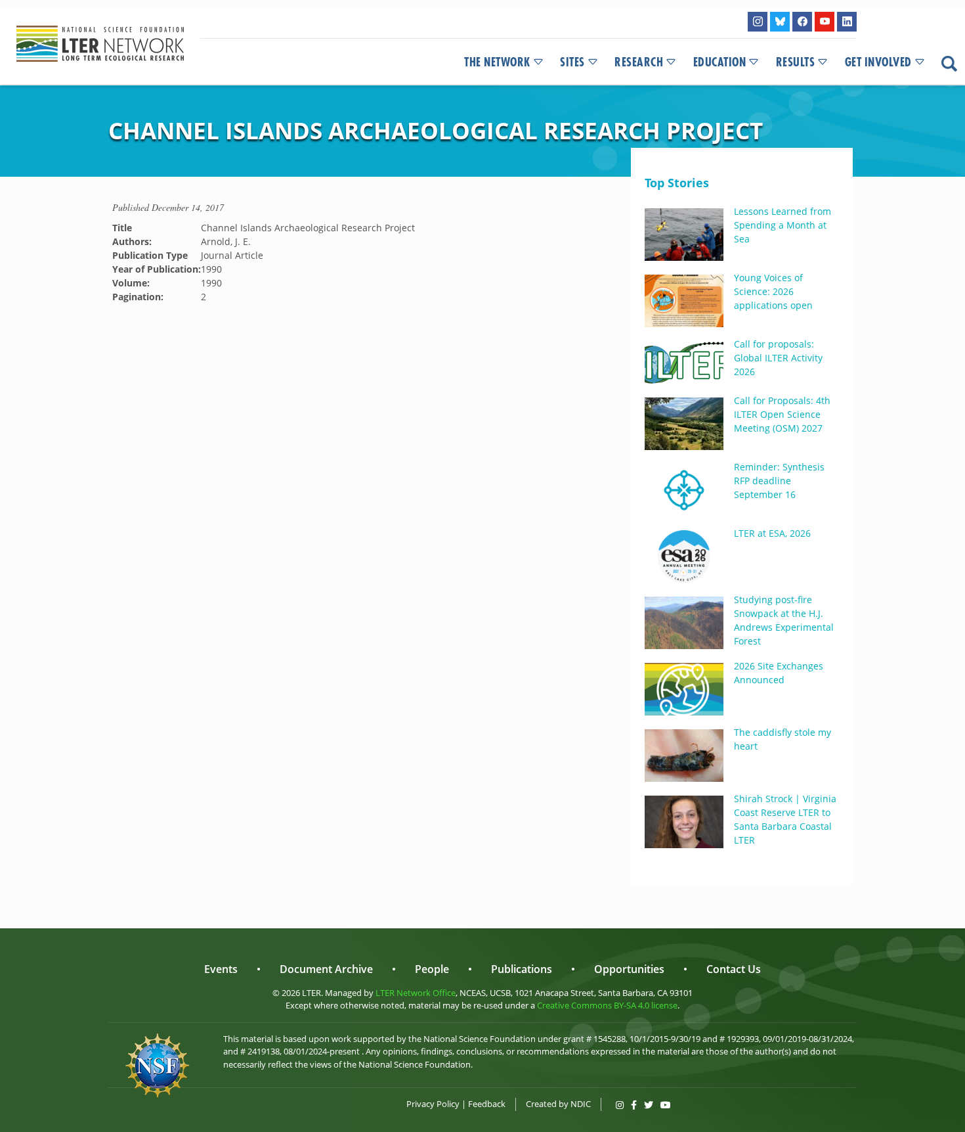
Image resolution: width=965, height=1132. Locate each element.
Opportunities (629, 969)
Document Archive (326, 969)
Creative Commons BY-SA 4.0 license (607, 1005)
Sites (572, 62)
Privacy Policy (433, 1104)
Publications (521, 969)
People (432, 969)
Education (719, 62)
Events (221, 969)
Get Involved (878, 62)
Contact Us (733, 969)
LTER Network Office (415, 993)
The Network (497, 62)
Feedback (486, 1104)
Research (638, 62)
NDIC (580, 1104)
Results (795, 62)
